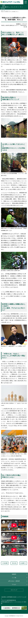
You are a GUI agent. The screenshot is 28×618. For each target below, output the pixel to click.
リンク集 (14, 577)
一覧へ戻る (14, 563)
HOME (2, 10)
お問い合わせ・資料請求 (14, 581)
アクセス (14, 584)
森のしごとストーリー (7, 10)
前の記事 (6, 563)
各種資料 (14, 574)
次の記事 (22, 563)
